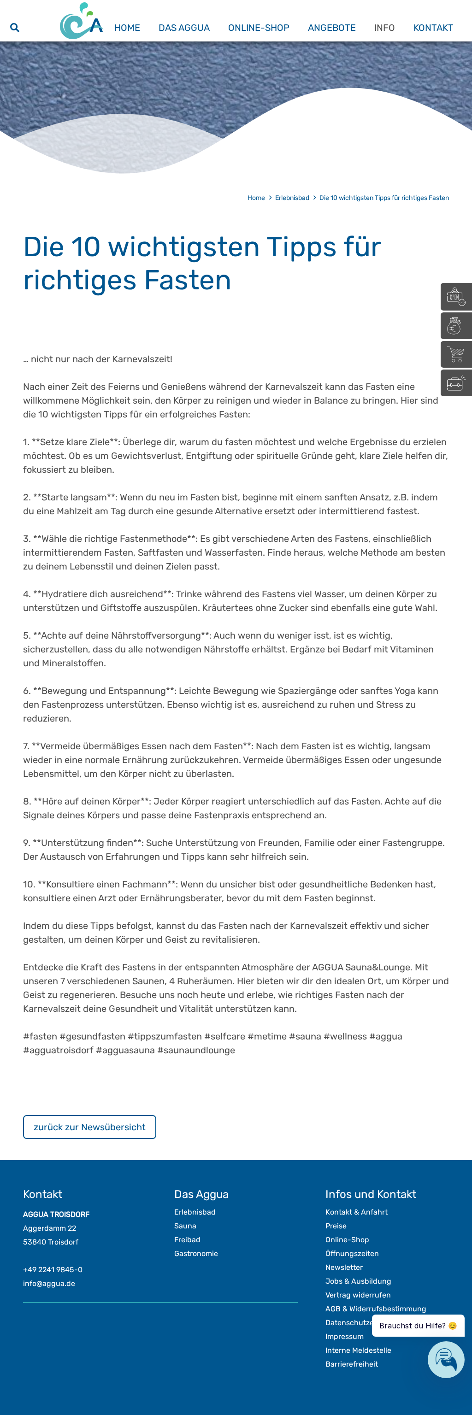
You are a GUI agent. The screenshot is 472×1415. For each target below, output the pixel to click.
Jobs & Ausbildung (358, 1281)
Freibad (187, 1239)
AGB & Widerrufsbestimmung (375, 1308)
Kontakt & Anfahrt (356, 1212)
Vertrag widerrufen (358, 1295)
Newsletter (344, 1267)
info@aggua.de (49, 1283)
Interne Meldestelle (358, 1350)
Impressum (344, 1336)
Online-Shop (347, 1239)
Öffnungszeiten (352, 1253)
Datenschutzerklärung (364, 1322)
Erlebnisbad (195, 1212)
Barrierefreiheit (351, 1364)
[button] (15, 27)
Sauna (185, 1225)
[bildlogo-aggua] (81, 20)
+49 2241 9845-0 (53, 1269)
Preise (336, 1225)
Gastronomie (196, 1253)
